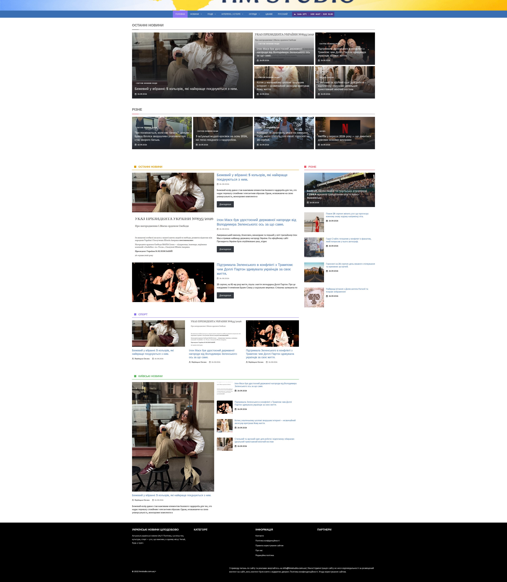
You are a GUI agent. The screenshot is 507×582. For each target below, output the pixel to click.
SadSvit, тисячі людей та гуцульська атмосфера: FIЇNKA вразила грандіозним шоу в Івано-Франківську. (337, 194)
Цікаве (269, 14)
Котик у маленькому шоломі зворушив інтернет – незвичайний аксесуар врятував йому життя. (283, 86)
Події (210, 14)
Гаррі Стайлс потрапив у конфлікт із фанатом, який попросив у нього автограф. (348, 240)
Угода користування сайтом (332, 571)
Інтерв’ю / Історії (231, 14)
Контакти (259, 535)
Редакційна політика (264, 555)
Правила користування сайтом (269, 545)
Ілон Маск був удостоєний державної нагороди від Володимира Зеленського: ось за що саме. (283, 52)
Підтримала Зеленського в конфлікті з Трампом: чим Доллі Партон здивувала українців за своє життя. (342, 52)
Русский (283, 14)
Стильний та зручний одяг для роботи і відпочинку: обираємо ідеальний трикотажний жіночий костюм (342, 86)
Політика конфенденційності (304, 571)
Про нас (259, 550)
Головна (180, 14)
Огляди (253, 14)
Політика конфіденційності (267, 540)
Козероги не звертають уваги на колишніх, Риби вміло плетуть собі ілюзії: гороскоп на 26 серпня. (283, 136)
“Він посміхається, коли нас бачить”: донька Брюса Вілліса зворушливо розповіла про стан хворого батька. (162, 136)
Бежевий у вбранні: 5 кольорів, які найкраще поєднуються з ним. (186, 88)
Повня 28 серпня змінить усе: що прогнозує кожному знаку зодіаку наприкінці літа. (347, 215)
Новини (194, 14)
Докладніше (225, 204)
